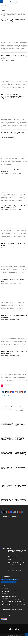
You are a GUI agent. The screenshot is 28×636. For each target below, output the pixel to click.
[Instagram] (13, 392)
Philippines (12, 137)
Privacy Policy (14, 579)
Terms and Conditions (5, 582)
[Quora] (22, 392)
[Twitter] (6, 392)
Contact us (8, 579)
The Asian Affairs (5, 60)
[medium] (8, 392)
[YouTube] (11, 392)
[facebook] (3, 392)
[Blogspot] (20, 392)
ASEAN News (4, 137)
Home (2, 5)
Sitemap (2, 579)
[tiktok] (17, 392)
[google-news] (15, 391)
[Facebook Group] (25, 392)
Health (17, 60)
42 (8, 385)
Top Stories (13, 582)
